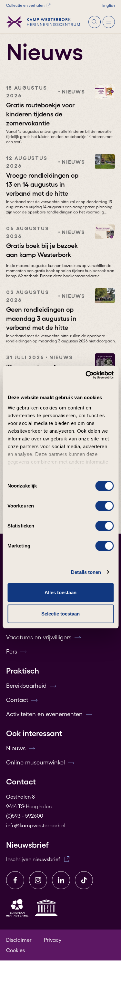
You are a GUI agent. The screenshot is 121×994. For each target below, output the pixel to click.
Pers (11, 651)
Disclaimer (19, 940)
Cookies (15, 950)
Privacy (52, 940)
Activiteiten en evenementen (44, 714)
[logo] (43, 22)
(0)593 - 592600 (24, 816)
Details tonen (86, 572)
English (108, 5)
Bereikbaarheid (26, 686)
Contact (17, 700)
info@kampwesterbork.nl (36, 825)
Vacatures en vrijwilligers (38, 637)
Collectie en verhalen (25, 5)
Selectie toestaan (60, 613)
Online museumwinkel (35, 762)
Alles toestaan (60, 592)
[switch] (104, 506)
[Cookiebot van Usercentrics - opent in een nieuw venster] (86, 375)
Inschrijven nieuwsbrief (33, 859)
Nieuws (15, 748)
